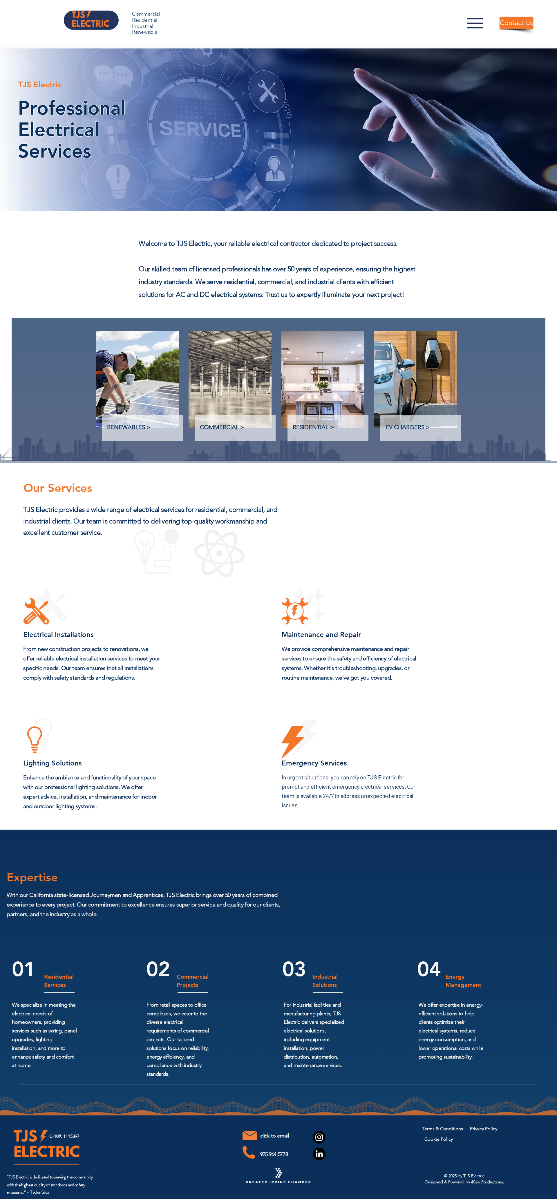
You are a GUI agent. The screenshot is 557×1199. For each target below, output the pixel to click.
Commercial (146, 14)
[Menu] (475, 23)
